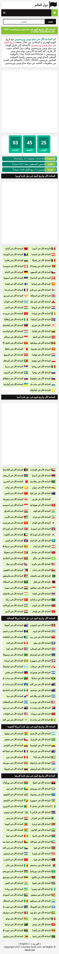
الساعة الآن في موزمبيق (13, 877)
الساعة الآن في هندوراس (40, 672)
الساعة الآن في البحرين (13, 481)
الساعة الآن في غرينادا (13, 661)
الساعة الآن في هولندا (41, 355)
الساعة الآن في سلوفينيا (40, 378)
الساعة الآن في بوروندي (40, 789)
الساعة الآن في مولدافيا (40, 343)
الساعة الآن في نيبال (14, 564)
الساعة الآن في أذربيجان (13, 475)
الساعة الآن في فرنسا (14, 290)
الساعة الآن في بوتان (14, 487)
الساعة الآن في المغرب (13, 859)
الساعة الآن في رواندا (14, 889)
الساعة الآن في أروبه (42, 631)
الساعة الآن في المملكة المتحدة (37, 295)
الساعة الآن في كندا (14, 643)
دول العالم (41, 5)
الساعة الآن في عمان (41, 570)
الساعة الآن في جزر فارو (40, 290)
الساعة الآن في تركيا (14, 599)
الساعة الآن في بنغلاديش (40, 481)
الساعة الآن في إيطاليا (13, 319)
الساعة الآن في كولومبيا (40, 745)
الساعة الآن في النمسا (41, 254)
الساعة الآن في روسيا (41, 372)
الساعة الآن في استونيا (13, 278)
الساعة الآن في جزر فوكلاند (39, 751)
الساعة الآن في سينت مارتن (39, 708)
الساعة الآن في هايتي (14, 672)
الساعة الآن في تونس (41, 924)
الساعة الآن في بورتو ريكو (39, 702)
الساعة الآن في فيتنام (41, 611)
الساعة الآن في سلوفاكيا (13, 378)
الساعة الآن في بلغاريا (14, 260)
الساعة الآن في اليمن (14, 611)
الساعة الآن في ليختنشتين (12, 325)
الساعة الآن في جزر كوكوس (39, 493)
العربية (36, 943)
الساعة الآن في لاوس (14, 540)
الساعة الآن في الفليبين (13, 570)
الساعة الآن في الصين (14, 493)
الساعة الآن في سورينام (13, 763)
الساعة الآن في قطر (42, 582)
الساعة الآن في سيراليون (40, 901)
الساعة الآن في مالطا (14, 349)
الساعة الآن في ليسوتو (13, 853)
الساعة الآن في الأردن (14, 517)
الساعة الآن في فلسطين (12, 576)
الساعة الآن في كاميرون (13, 806)
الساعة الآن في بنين (14, 789)
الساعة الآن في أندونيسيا (12, 505)
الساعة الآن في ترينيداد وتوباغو (37, 714)
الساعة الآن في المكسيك (12, 690)
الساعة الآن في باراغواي (40, 763)
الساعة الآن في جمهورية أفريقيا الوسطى (33, 800)
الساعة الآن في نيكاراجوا (40, 696)
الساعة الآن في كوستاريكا (40, 649)
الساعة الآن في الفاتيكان (40, 390)
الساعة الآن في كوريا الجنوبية (38, 534)
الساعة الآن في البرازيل (40, 739)
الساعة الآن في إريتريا (41, 824)
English (24, 943)
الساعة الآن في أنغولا (42, 783)
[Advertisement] (29, 100)
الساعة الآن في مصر (14, 818)
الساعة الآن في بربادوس (12, 631)
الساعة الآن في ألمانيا (14, 272)
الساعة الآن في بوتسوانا (40, 794)
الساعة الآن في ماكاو (42, 558)
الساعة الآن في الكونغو (13, 794)
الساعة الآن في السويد (13, 372)
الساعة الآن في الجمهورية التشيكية (36, 272)
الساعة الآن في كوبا (14, 649)
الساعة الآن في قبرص (41, 499)
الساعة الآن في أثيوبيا (14, 824)
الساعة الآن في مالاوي (41, 877)
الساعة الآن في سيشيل (41, 895)
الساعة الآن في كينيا (42, 848)
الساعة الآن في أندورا (41, 248)
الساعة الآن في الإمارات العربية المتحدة (34, 470)
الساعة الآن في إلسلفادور (12, 702)
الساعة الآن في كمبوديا (41, 529)
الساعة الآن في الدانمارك (40, 278)
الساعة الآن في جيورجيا (13, 499)
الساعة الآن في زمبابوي (13, 936)
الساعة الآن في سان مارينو (39, 384)
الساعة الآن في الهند (42, 511)
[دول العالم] (54, 12)
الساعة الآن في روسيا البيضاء (38, 266)
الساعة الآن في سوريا (14, 588)
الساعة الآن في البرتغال (13, 361)
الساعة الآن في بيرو (14, 757)
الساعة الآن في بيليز (42, 643)
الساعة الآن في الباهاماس (12, 637)
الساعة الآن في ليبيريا (41, 853)
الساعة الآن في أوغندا (41, 930)
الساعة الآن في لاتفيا (42, 337)
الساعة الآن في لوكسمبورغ (11, 331)
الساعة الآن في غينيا (14, 836)
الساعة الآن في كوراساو (40, 655)
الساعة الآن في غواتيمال (12, 666)
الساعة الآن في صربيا (14, 366)
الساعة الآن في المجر (14, 307)
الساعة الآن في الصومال (40, 907)
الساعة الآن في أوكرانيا (13, 384)
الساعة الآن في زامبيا (42, 936)
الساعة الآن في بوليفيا (13, 733)
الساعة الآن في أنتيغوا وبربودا (38, 625)
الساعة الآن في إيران (42, 517)
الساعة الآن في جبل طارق (39, 301)
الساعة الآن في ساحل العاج (39, 806)
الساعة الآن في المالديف (12, 558)
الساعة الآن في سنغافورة (40, 588)
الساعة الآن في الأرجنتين (40, 733)
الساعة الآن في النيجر (14, 883)
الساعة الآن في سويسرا (13, 266)
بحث (50, 21)
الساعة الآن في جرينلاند (41, 666)
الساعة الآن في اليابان (41, 523)
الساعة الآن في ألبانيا (14, 248)
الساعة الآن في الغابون (41, 830)
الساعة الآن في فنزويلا (13, 769)
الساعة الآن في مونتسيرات (39, 690)
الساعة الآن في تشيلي (13, 739)
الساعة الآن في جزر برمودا (39, 637)
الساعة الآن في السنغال (13, 901)
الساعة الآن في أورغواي (40, 769)
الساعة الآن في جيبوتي (13, 812)
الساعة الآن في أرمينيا (41, 475)
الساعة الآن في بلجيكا (41, 260)
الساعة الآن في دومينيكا (13, 655)
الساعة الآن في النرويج (13, 355)
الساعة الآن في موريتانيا (40, 871)
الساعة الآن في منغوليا (13, 552)
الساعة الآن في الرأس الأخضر (38, 812)
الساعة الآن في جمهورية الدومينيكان (35, 661)
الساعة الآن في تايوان (41, 605)
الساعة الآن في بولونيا (41, 361)
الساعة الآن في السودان (12, 895)
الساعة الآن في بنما (15, 696)
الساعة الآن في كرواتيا (41, 307)
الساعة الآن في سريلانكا (13, 546)
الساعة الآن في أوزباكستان (11, 605)
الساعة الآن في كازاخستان (39, 540)
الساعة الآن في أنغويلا (14, 625)
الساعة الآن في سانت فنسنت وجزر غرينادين (32, 720)
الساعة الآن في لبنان (42, 546)
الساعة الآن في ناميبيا (41, 883)
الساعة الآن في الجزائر (41, 818)
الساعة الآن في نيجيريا (41, 889)
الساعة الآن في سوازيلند (12, 912)
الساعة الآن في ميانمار (41, 552)
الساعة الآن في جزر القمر (12, 848)
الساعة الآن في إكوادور (13, 745)
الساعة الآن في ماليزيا (41, 564)
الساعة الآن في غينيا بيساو (12, 842)
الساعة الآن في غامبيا (41, 836)
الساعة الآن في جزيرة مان (12, 313)
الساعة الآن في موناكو (13, 337)
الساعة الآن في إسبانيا (41, 284)
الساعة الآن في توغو (14, 918)
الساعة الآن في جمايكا (41, 678)
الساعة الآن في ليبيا (42, 859)
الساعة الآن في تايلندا (41, 593)
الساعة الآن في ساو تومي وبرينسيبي (35, 912)
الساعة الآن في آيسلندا (41, 319)
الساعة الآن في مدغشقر (40, 865)
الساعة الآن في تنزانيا (14, 924)
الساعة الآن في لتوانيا (41, 331)
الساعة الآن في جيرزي (41, 325)
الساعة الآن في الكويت (13, 534)
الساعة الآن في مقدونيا (41, 349)
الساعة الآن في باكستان (40, 576)
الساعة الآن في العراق (13, 511)
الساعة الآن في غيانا (42, 757)
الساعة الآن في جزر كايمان (39, 684)
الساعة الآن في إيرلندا (41, 313)
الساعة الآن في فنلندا (14, 284)
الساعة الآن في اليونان (13, 301)
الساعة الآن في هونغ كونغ (40, 505)
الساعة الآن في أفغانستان (12, 470)
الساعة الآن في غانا (15, 830)
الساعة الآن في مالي (14, 865)
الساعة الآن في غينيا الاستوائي (38, 842)
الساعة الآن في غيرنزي (13, 295)
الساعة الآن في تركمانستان (39, 599)
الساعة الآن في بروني (41, 487)
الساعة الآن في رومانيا (41, 366)
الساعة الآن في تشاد (42, 918)
